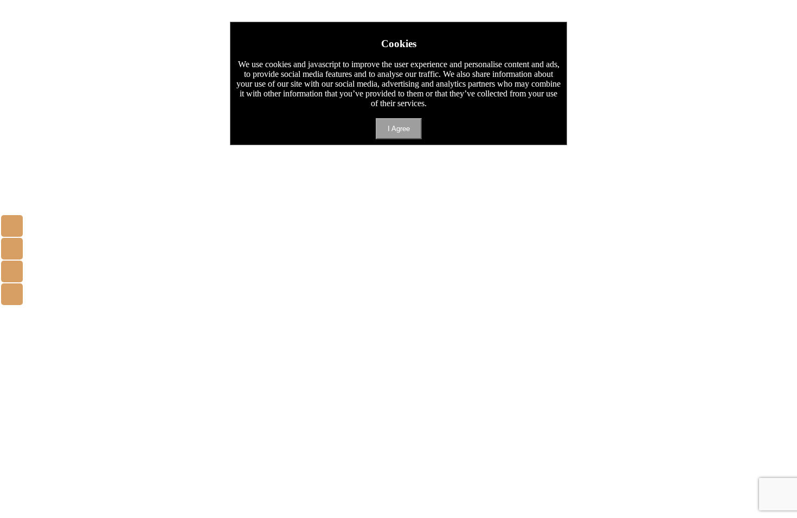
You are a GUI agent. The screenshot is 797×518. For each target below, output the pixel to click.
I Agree (399, 129)
